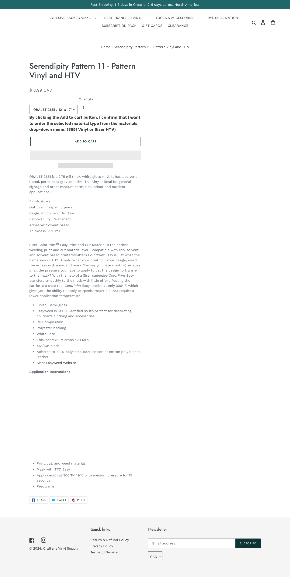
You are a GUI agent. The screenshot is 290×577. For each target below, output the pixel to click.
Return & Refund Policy (109, 540)
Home (106, 47)
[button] (85, 155)
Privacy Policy (101, 546)
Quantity (86, 99)
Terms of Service (104, 552)
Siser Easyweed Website (56, 363)
